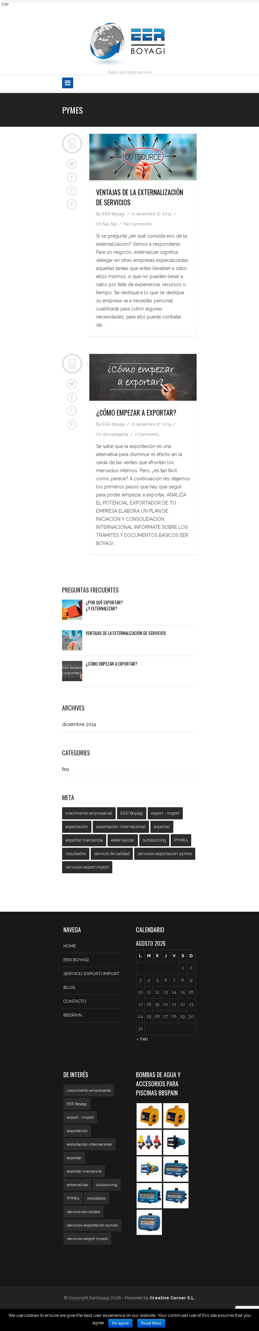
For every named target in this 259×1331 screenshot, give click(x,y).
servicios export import (87, 867)
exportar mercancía (84, 840)
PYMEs (181, 840)
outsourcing (154, 840)
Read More (151, 1323)
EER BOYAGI (76, 959)
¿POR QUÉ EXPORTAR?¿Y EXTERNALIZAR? (104, 606)
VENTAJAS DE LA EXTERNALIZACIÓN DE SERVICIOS (126, 633)
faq (106, 223)
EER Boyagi (131, 813)
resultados (75, 853)
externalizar (123, 840)
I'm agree (120, 1323)
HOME (69, 945)
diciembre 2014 (79, 724)
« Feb (142, 1038)
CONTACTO (74, 1001)
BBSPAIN (72, 1015)
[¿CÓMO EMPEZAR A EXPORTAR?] (143, 377)
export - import (165, 813)
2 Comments (147, 434)
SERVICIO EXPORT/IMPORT (91, 973)
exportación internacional (121, 826)
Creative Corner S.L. (172, 1297)
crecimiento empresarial (88, 813)
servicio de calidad (112, 853)
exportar (162, 826)
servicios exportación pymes (165, 853)
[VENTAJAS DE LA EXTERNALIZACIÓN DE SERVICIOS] (143, 157)
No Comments (137, 223)
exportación (76, 826)
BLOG (69, 987)
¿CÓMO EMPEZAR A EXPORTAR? (136, 412)
